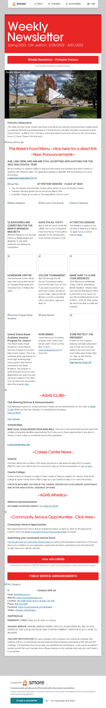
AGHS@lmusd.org (22, 594)
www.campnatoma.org (49, 350)
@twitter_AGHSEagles (25, 610)
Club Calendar (13, 419)
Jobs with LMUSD (53, 559)
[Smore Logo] (19, 4)
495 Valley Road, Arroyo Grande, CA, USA (35, 601)
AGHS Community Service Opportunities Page (45, 532)
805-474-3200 (21, 604)
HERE (79, 235)
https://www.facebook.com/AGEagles (35, 607)
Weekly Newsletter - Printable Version (53, 59)
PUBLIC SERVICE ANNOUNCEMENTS (53, 576)
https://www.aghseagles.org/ (30, 598)
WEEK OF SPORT (51, 506)
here (27, 384)
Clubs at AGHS (14, 413)
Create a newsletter (26, 700)
